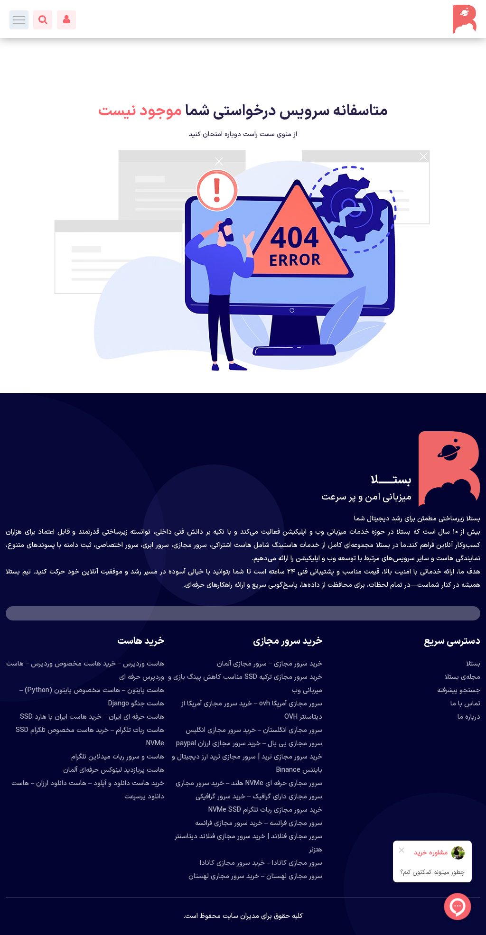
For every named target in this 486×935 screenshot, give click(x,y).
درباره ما (469, 717)
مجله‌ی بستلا (462, 677)
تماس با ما (465, 704)
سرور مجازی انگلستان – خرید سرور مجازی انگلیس (254, 730)
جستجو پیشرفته (458, 690)
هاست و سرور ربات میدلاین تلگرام (117, 757)
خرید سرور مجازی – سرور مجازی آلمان (269, 664)
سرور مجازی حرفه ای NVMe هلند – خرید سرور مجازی (249, 783)
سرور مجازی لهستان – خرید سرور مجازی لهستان (255, 876)
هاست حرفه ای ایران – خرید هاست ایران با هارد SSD (92, 717)
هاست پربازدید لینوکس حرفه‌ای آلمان (113, 770)
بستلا (473, 664)
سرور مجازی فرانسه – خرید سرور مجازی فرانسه (258, 823)
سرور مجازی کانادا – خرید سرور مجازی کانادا (261, 863)
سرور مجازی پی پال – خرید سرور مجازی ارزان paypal (249, 744)
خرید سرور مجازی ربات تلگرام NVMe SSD (265, 810)
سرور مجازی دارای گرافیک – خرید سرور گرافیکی (259, 797)
